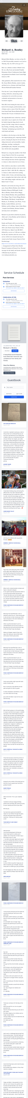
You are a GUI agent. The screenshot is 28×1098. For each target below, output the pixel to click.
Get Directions (14, 290)
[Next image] (25, 479)
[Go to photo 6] (14, 487)
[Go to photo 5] (13, 487)
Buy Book (15, 350)
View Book (7, 350)
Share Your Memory (9, 372)
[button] (14, 412)
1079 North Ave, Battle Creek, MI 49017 (15, 288)
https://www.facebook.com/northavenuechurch (14, 243)
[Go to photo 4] (12, 487)
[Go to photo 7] (15, 487)
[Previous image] (3, 479)
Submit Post (14, 397)
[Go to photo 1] (12, 534)
